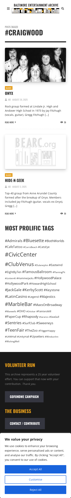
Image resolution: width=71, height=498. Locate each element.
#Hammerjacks (25, 278)
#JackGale (13, 289)
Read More (9, 122)
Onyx (9, 93)
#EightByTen (13, 272)
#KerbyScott (32, 289)
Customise (35, 479)
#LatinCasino (16, 296)
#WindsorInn (51, 336)
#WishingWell (12, 341)
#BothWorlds (54, 241)
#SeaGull (54, 316)
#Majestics (47, 296)
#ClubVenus (19, 264)
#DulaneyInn (41, 265)
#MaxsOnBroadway (47, 305)
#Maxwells (10, 311)
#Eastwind (55, 265)
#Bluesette (33, 240)
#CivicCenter (21, 254)
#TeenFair (14, 330)
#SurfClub (28, 323)
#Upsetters (37, 336)
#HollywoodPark (16, 283)
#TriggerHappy (46, 330)
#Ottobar (31, 311)
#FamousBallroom (37, 271)
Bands (9, 88)
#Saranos (43, 316)
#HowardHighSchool (42, 283)
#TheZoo (31, 330)
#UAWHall (10, 336)
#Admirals (13, 240)
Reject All (35, 490)
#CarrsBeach (30, 247)
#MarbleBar (18, 304)
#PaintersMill (43, 311)
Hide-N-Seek (14, 180)
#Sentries (13, 322)
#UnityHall (23, 336)
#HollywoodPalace (48, 278)
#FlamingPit (59, 272)
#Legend (33, 297)
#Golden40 (10, 278)
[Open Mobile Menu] (8, 8)
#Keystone (52, 290)
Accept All (35, 469)
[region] (35, 465)
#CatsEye (44, 247)
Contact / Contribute (25, 423)
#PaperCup (13, 317)
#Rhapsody (30, 316)
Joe (9, 99)
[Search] (62, 8)
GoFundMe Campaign (24, 396)
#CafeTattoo (14, 247)
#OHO (21, 311)
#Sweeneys (44, 323)
